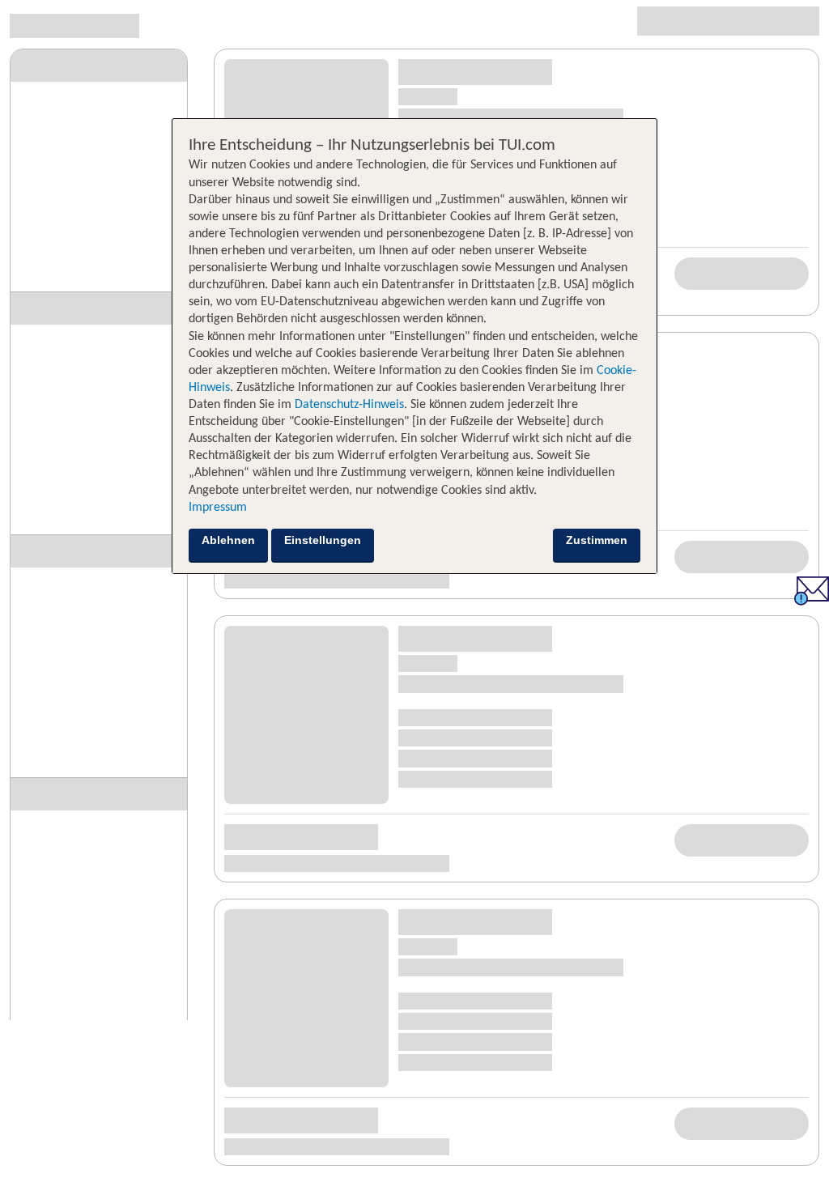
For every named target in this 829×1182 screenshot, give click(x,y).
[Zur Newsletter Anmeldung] (811, 601)
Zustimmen (596, 540)
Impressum (218, 507)
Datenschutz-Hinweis (349, 404)
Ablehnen (228, 540)
